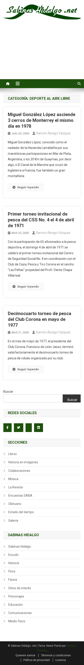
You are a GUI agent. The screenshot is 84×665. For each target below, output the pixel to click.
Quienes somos (25, 655)
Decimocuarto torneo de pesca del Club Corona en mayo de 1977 (39, 319)
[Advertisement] (42, 54)
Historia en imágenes (23, 462)
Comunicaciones (20, 613)
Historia (13, 563)
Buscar (8, 391)
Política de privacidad (36, 660)
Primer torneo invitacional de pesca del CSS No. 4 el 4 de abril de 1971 (41, 219)
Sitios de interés (19, 588)
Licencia (60, 660)
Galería (13, 520)
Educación (15, 604)
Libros (12, 454)
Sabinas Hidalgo (19, 546)
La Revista (15, 487)
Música (13, 479)
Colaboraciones (19, 470)
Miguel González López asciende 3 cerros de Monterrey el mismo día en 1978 (41, 120)
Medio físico (16, 621)
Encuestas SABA (20, 495)
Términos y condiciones (56, 655)
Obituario (14, 504)
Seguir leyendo (28, 187)
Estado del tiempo (21, 512)
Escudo (13, 555)
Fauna (12, 579)
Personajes (16, 596)
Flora (11, 571)
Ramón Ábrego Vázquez (53, 133)
